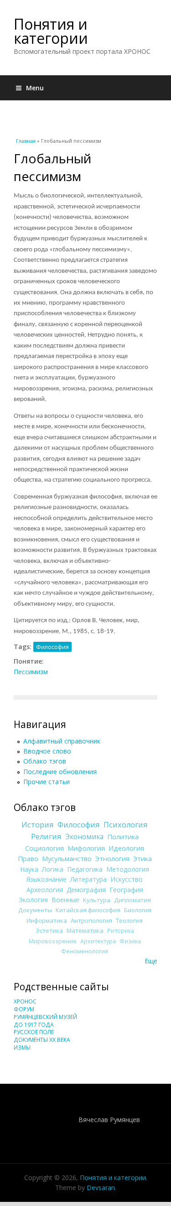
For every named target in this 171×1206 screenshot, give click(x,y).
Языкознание (46, 879)
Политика (123, 836)
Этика (142, 858)
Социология (44, 848)
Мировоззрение (53, 941)
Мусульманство (67, 858)
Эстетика (49, 930)
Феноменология (84, 951)
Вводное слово (47, 751)
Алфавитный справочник (61, 741)
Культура (96, 900)
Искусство (126, 879)
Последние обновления (60, 771)
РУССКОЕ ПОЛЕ (34, 1032)
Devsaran (101, 1187)
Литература (88, 879)
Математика (85, 930)
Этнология (112, 858)
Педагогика (85, 869)
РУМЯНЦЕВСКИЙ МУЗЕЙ (45, 1017)
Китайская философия (88, 910)
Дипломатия (132, 900)
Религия (46, 837)
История (37, 825)
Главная (26, 140)
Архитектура (98, 941)
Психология (126, 825)
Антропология (91, 920)
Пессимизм (31, 671)
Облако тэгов (44, 761)
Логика (52, 869)
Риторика (120, 931)
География (126, 889)
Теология (129, 920)
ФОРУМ (24, 1009)
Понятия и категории (51, 31)
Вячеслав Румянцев (109, 1119)
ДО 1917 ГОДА (34, 1025)
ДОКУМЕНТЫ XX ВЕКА (42, 1040)
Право (28, 858)
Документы (35, 910)
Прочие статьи (46, 781)
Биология (137, 910)
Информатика (46, 920)
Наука (29, 869)
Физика (130, 941)
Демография (86, 889)
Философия (52, 647)
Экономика (84, 837)
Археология (44, 889)
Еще (151, 960)
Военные (65, 899)
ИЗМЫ (22, 1047)
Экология (33, 899)
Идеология (126, 848)
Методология (127, 869)
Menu (35, 87)
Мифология (86, 848)
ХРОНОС (25, 1001)
